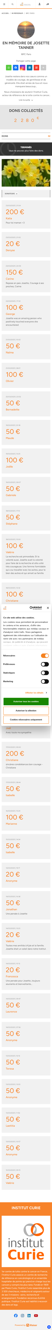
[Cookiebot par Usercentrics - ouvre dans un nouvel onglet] (31, 608)
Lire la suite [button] (25, 100)
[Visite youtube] (36, 1316)
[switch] (45, 664)
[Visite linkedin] (29, 1316)
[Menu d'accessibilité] (49, 1327)
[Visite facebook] (16, 1316)
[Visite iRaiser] (26, 1325)
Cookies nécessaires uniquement (26, 719)
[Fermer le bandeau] (48, 608)
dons (26, 136)
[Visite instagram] (22, 1316)
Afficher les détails (34, 693)
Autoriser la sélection (26, 710)
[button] (4, 4)
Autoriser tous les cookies (26, 701)
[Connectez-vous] (39, 4)
